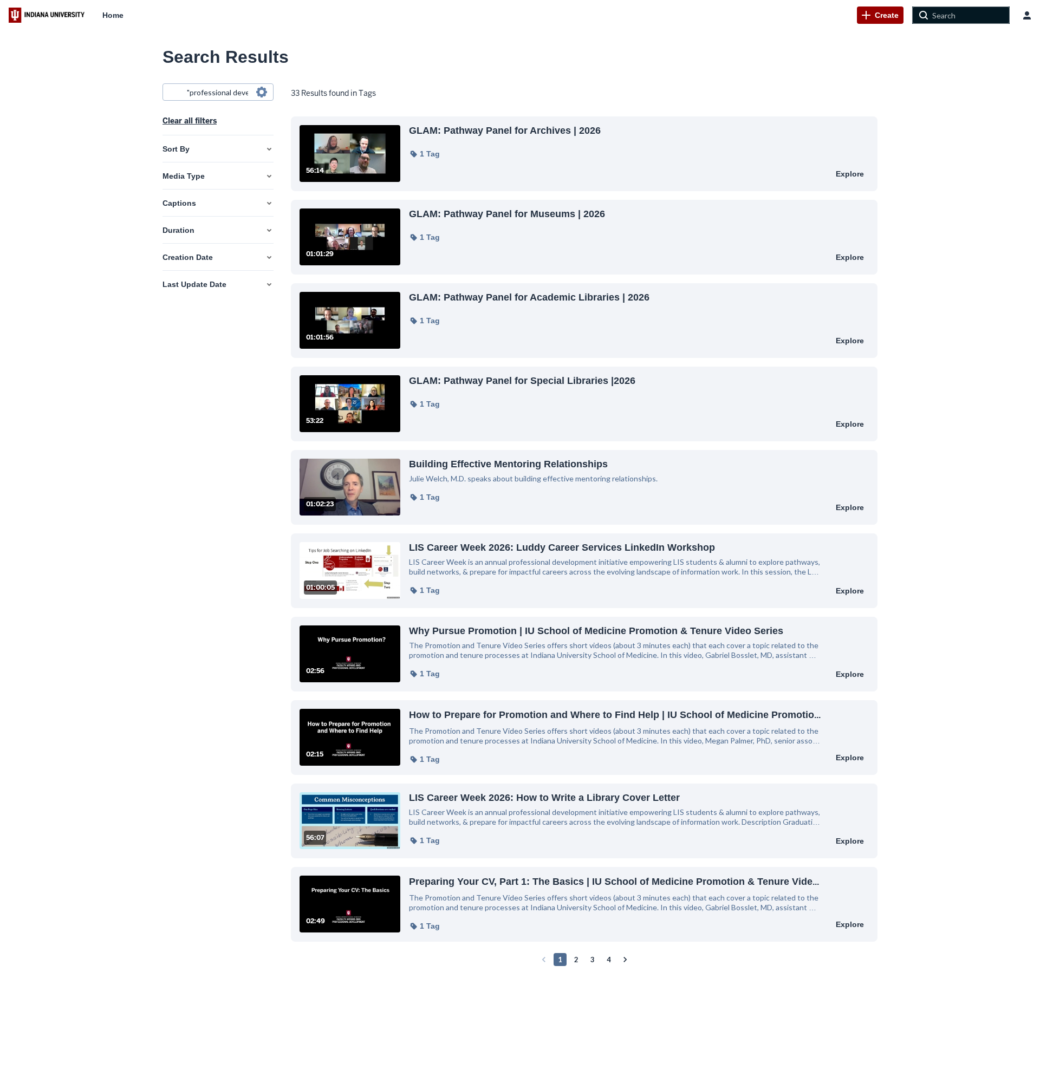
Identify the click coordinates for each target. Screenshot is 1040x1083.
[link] (880, 15)
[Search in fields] (261, 92)
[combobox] (217, 92)
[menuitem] (113, 15)
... (615, 714)
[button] (424, 154)
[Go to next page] (625, 959)
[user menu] (1027, 15)
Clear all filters (189, 121)
